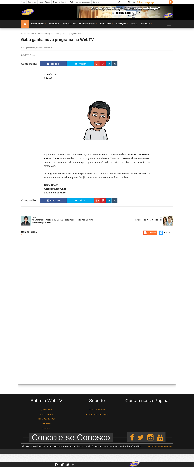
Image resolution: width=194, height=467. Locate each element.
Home (23, 33)
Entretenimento (86, 24)
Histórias (145, 24)
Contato (96, 2)
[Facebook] (132, 437)
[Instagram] (150, 437)
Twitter (81, 63)
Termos (150, 446)
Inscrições (121, 24)
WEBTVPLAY (46, 423)
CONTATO (46, 428)
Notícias (31, 33)
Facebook (54, 63)
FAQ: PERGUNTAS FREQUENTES (97, 414)
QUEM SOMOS (46, 409)
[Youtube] (160, 437)
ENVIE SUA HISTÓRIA (97, 409)
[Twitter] (140, 437)
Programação (69, 24)
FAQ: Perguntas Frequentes (80, 2)
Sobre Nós (32, 2)
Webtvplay (54, 24)
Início (23, 2)
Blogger (152, 232)
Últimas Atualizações (45, 33)
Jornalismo (105, 24)
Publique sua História (163, 446)
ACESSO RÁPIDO (46, 414)
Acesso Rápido (44, 2)
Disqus (167, 232)
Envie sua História (60, 2)
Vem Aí (134, 24)
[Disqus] (97, 275)
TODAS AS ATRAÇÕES (46, 419)
